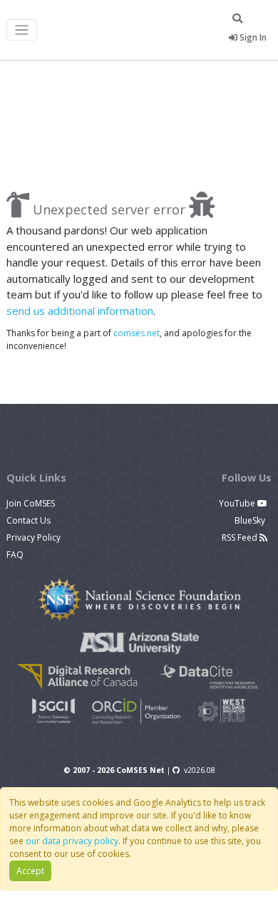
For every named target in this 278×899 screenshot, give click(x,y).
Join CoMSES (30, 503)
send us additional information (79, 310)
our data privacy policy (72, 841)
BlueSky (251, 520)
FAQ (15, 555)
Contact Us (28, 520)
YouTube (238, 503)
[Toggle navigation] (21, 30)
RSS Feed (240, 537)
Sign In (252, 37)
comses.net (136, 333)
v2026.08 (199, 770)
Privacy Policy (33, 537)
